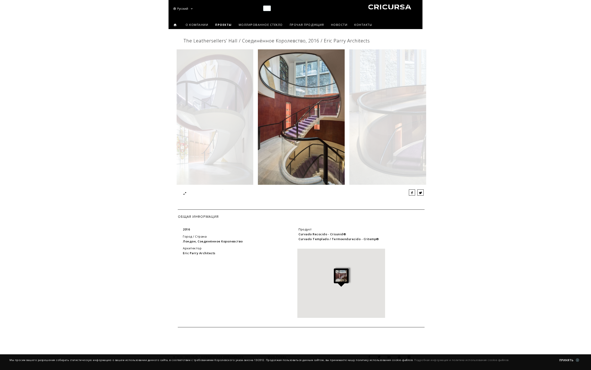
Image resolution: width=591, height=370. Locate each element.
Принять (567, 360)
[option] (301, 118)
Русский (183, 9)
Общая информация (198, 216)
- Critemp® (339, 239)
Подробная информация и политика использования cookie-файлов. (461, 360)
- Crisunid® (322, 234)
